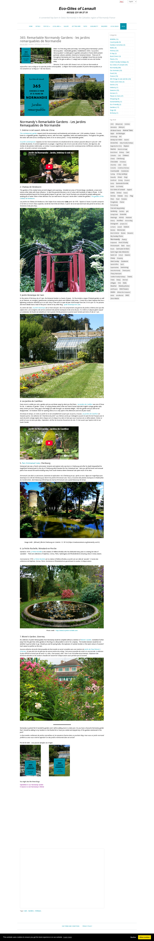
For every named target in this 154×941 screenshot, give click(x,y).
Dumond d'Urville (122, 183)
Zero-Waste (115, 298)
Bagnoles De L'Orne (116, 146)
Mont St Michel (115, 233)
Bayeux (126, 146)
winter (112, 295)
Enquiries (104, 26)
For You (46, 26)
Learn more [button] (67, 937)
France (122, 202)
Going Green (114, 214)
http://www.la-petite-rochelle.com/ (67, 630)
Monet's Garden (86, 640)
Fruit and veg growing (117, 208)
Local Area (56, 26)
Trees (112, 280)
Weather (114, 286)
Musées (123, 233)
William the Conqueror (123, 292)
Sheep (113, 258)
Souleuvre (124, 261)
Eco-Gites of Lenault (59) (119, 65)
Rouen (112, 249)
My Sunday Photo (117, 236)
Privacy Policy (87, 926)
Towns (129, 277)
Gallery (66, 26)
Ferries (113, 196)
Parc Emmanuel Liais (31, 463)
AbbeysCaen (119, 124)
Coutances (125, 171)
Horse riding (128, 220)
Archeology (114, 136)
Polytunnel (114, 242)
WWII (127, 295)
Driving (120, 180)
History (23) (114, 51)
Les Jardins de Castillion (85, 404)
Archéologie (120, 133)
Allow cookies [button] (145, 937)
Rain (122, 246)
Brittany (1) (114, 113)
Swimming (124, 267)
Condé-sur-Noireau (123, 168)
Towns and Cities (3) (117, 82)
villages (113, 283)
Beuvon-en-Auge (122, 149)
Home (30, 26)
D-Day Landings (122, 174)
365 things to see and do (42, 44)
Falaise (125, 193)
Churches (113, 165)
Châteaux (38, 911)
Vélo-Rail (125, 280)
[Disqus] (62, 820)
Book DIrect (114, 152)
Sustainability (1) (116, 102)
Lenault (120, 227)
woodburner (119, 295)
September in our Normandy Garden (31, 785)
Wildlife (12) (114, 39)
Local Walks (115, 26)
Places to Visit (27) (116, 96)
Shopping (120, 258)
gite (127, 211)
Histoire (129, 217)
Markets (113, 230)
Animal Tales (128, 130)
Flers (112, 199)
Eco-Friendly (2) (115, 104)
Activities (127, 124)
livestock (126, 227)
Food (117, 199)
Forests (124, 199)
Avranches (114, 143)
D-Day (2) (113, 53)
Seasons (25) (114, 90)
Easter (112, 186)
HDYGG (121, 217)
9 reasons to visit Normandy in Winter (32, 787)
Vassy (118, 280)
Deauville (113, 177)
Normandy (115, 239)
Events (113, 193)
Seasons (127, 255)
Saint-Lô (114, 255)
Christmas (123, 162)
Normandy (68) (115, 68)
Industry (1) (114, 87)
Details (38, 26)
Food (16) (113, 73)
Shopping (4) (114, 99)
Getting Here (76, 26)
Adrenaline (114, 127)
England (129, 189)
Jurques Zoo (123, 224)
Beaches (113, 149)
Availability (94, 26)
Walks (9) (113, 48)
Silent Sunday (115, 261)
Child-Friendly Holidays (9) (119, 62)
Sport (122, 264)
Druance (127, 180)
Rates (85, 26)
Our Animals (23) (116, 70)
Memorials (121, 230)
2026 (112, 124)
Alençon (121, 127)
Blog (123, 26)
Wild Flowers (124, 289)
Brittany (121, 152)
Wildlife (113, 292)
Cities (124, 165)
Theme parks (126, 270)
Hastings (114, 217)
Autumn (126, 140)
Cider (119, 165)
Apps (112, 133)
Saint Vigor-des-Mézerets (120, 252)
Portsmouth (115, 246)
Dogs (125, 177)
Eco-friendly (119, 186)
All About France (116, 130)
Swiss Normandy (115, 270)
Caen (25, 911)
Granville (123, 214)
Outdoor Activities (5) (117, 45)
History (113, 220)
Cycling (113, 174)
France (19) (114, 76)
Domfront (113, 180)
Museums (130, 233)
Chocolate (114, 162)
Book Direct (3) (115, 56)
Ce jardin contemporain (27, 142)
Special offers (114, 264)
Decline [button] (133, 937)
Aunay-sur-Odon (116, 140)
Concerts (113, 168)
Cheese (113, 158)
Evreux (119, 193)
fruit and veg (114, 205)
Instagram (114, 224)
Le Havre (113, 227)
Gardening (114, 211)
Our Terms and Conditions (70, 926)
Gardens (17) (114, 107)
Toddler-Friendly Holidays (118, 276)
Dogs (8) (113, 110)
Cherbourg (120, 159)
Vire (119, 283)
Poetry (124, 239)
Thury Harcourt (116, 274)
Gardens (31, 44)
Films (126, 196)
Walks (124, 283)
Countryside (115, 171)
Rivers (128, 245)
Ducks (112, 183)
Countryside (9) (115, 42)
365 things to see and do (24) (120, 79)
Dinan (120, 177)
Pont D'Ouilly (123, 242)
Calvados (113, 155)
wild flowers (114, 289)
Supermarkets (115, 267)
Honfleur (120, 220)
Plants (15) (114, 59)
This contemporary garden (28, 133)
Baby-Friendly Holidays (126, 143)
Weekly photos (124, 286)
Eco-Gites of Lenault (118, 190)
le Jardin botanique (39, 308)
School (121, 255)
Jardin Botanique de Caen (72, 304)
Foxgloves (114, 202)
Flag (131, 196)
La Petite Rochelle (36, 552)
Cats (119, 155)
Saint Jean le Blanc (122, 249)
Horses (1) (113, 93)
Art (120, 136)
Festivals (120, 196)
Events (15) (114, 85)
